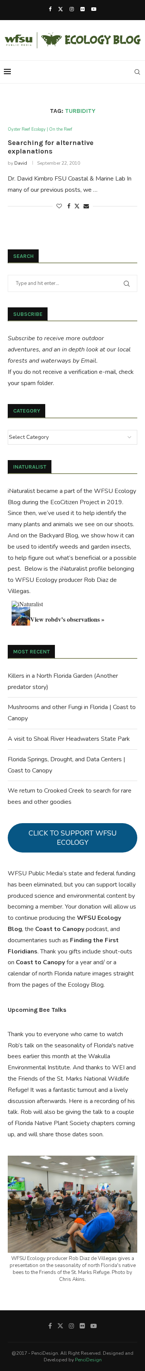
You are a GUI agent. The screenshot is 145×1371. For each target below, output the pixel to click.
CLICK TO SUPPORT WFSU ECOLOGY (73, 838)
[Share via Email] (86, 206)
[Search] (137, 72)
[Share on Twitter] (77, 206)
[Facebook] (50, 9)
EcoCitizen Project (74, 502)
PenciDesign (88, 1360)
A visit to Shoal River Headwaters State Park (69, 739)
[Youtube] (93, 9)
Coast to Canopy (59, 929)
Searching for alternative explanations (51, 146)
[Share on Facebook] (68, 206)
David (20, 163)
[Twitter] (60, 9)
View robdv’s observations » (67, 619)
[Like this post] (59, 206)
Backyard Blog (58, 535)
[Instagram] (72, 9)
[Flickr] (82, 9)
